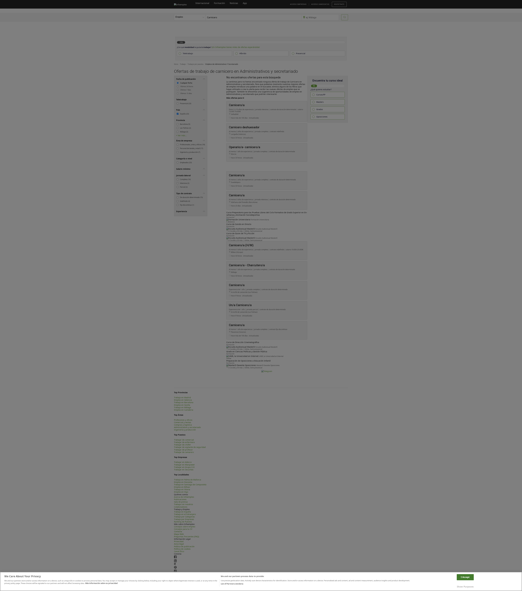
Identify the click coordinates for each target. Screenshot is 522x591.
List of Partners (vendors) (232, 584)
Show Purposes (465, 586)
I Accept (465, 577)
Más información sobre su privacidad (101, 583)
